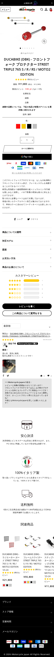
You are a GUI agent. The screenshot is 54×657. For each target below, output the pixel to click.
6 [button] (32, 48)
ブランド (6, 601)
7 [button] (34, 48)
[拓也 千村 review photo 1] (9, 366)
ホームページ (26, 53)
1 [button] (20, 48)
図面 (4, 249)
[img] (8, 339)
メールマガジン (10, 631)
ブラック (29, 126)
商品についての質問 (11, 232)
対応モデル (7, 240)
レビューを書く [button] (27, 306)
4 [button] (27, 48)
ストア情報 (7, 611)
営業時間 (6, 621)
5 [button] (29, 48)
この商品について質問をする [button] (27, 313)
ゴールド (23, 126)
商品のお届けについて (13, 267)
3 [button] (25, 48)
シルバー (35, 126)
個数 (27, 134)
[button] (21, 79)
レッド (18, 126)
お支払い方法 (9, 258)
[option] (27, 3)
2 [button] (23, 48)
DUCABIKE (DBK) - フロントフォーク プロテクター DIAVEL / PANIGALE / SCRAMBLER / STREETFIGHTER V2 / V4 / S (26, 336)
